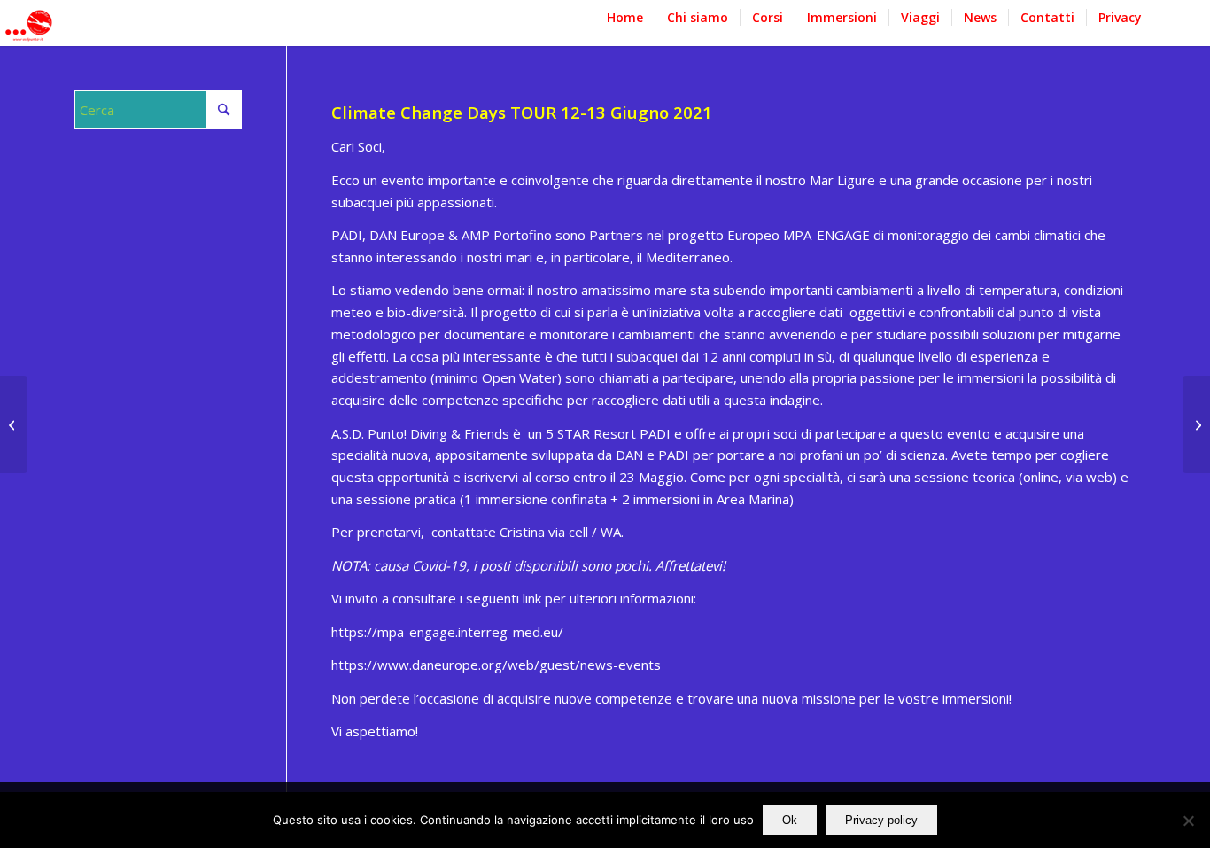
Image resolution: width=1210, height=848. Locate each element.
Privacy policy (881, 820)
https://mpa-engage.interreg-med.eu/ (447, 632)
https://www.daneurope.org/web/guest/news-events (496, 664)
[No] (1188, 820)
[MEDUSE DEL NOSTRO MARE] (13, 424)
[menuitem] (625, 26)
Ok (789, 820)
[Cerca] (1169, 26)
